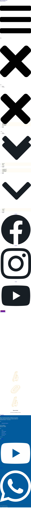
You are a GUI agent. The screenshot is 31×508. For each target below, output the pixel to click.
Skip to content (2, 0)
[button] (15, 43)
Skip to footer (5, 0)
